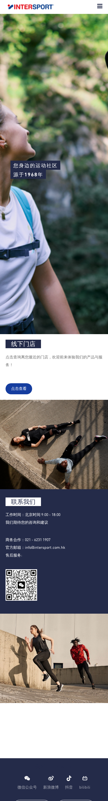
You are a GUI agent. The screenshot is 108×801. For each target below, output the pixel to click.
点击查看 (19, 389)
